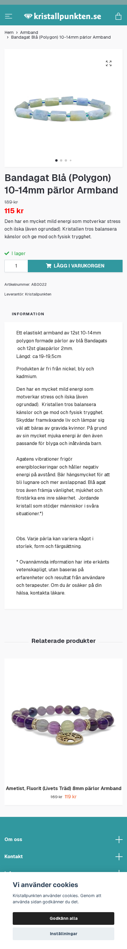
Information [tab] (28, 333)
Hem (9, 52)
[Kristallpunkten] (63, 26)
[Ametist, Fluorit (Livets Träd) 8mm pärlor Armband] (63, 739)
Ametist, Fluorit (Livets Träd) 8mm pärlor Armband (63, 808)
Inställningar (63, 933)
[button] (56, 180)
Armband (29, 52)
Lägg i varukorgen (79, 286)
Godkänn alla (64, 918)
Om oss (13, 859)
